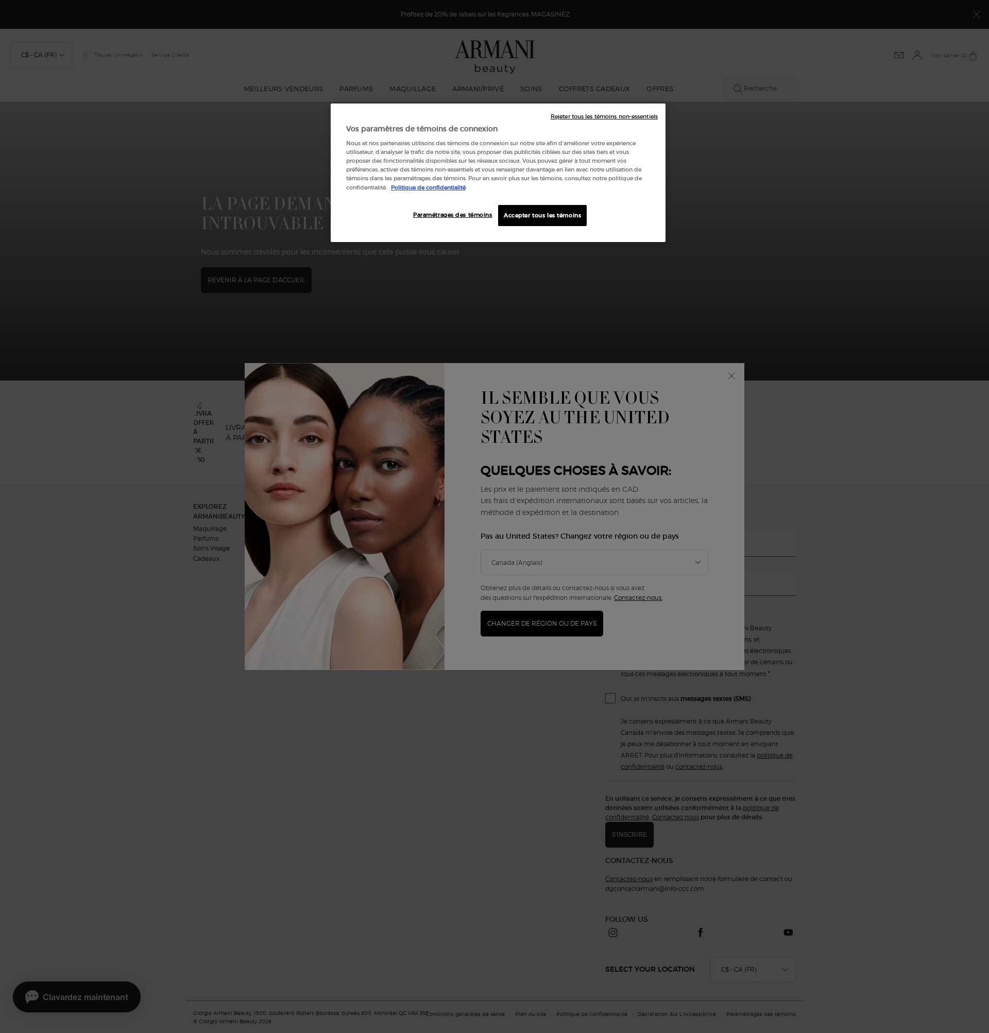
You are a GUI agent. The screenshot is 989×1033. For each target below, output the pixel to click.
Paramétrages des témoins (452, 214)
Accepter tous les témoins (542, 215)
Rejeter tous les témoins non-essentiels (604, 116)
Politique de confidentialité (428, 187)
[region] (498, 173)
